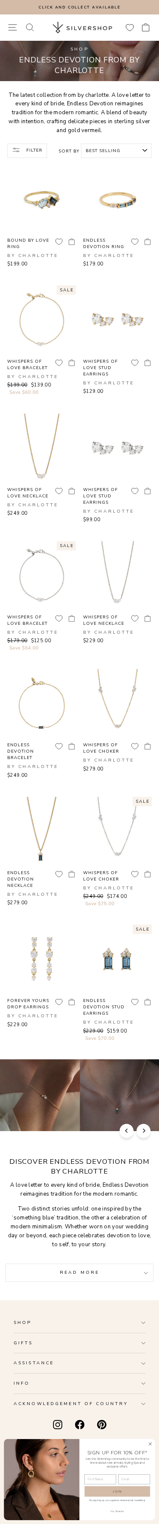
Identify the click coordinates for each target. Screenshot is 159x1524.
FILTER (33, 150)
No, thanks (117, 1511)
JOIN (117, 1491)
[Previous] (127, 1131)
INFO (22, 1383)
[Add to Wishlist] (59, 241)
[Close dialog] (150, 1443)
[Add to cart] (71, 241)
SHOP (22, 1322)
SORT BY (69, 151)
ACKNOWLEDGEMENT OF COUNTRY (71, 1403)
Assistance (34, 1363)
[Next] (144, 1131)
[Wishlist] (129, 27)
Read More (79, 1272)
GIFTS (23, 1343)
